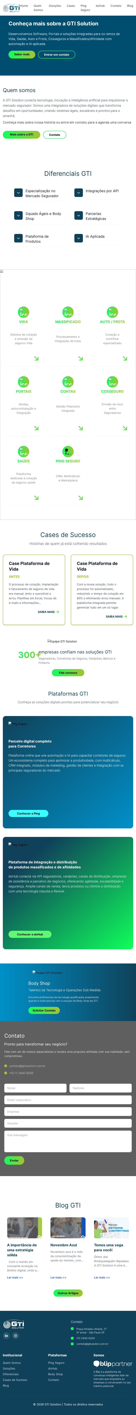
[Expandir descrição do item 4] (78, 215)
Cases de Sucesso (15, 1380)
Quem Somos (12, 1363)
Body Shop (55, 1374)
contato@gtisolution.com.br (92, 1343)
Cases (71, 5)
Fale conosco (68, 672)
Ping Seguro (56, 1363)
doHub (100, 5)
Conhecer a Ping (28, 813)
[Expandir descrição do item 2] (78, 192)
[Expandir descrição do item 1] (18, 192)
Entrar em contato (56, 54)
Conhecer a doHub (30, 934)
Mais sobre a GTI (21, 134)
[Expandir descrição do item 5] (18, 238)
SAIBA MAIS (46, 612)
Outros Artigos (68, 1293)
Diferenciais (11, 1374)
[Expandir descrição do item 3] (18, 215)
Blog (130, 5)
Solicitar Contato (44, 1010)
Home (24, 5)
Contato (115, 5)
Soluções (55, 5)
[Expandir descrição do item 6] (78, 238)
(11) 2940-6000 (85, 1338)
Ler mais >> (15, 1277)
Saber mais (22, 54)
